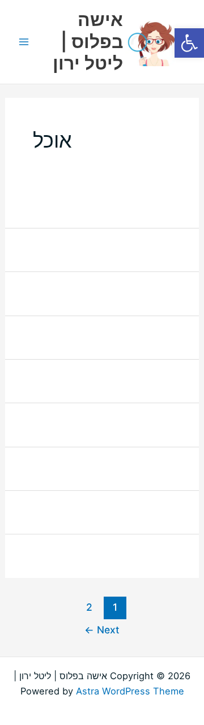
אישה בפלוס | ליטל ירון (88, 41)
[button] (189, 43)
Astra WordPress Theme (130, 691)
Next (102, 630)
